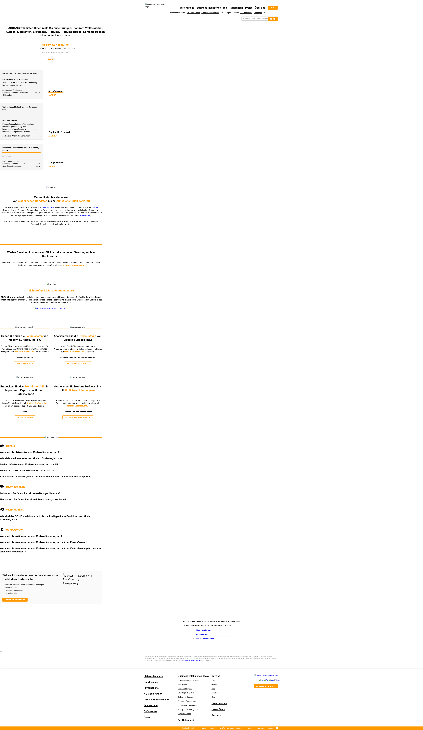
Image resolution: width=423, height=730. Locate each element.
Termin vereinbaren (15, 599)
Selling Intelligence (185, 697)
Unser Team (218, 709)
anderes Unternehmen (73, 265)
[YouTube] (269, 680)
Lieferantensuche (153, 676)
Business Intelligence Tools (188, 680)
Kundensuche (151, 682)
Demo (272, 7)
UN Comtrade (48, 207)
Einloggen (258, 12)
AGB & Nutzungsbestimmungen (232, 728)
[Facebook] (264, 680)
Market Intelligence (185, 688)
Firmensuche (151, 687)
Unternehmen (219, 703)
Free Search (182, 684)
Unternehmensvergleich (78, 417)
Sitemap (251, 728)
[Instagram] (275, 680)
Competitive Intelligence (187, 705)
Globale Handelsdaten (210, 12)
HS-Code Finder (193, 12)
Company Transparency (187, 701)
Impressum (260, 728)
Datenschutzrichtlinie (209, 728)
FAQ (213, 680)
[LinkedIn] (259, 680)
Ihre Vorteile (187, 7)
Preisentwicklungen (77, 363)
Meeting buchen (25, 363)
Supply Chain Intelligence (188, 709)
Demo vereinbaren (265, 686)
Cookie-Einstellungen (190, 728)
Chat (213, 697)
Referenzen (236, 7)
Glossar (215, 684)
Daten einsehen (25, 417)
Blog (213, 688)
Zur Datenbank (246, 12)
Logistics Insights (184, 713)
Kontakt (214, 692)
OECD (95, 207)
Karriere (216, 715)
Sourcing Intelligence (186, 692)
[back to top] (1, 651)
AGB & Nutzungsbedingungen (190, 660)
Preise (248, 7)
